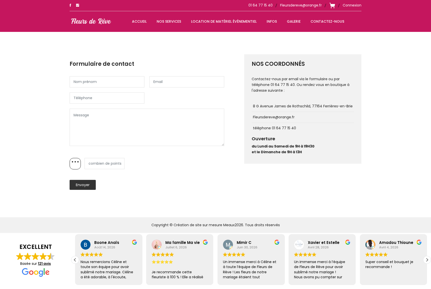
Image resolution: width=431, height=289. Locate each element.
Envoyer (83, 184)
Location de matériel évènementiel (224, 21)
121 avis (44, 263)
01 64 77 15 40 (260, 5)
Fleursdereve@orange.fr (301, 5)
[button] (427, 260)
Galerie (294, 21)
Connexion (352, 5)
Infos (272, 21)
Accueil (139, 21)
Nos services (169, 21)
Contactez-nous (327, 21)
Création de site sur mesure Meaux (204, 224)
